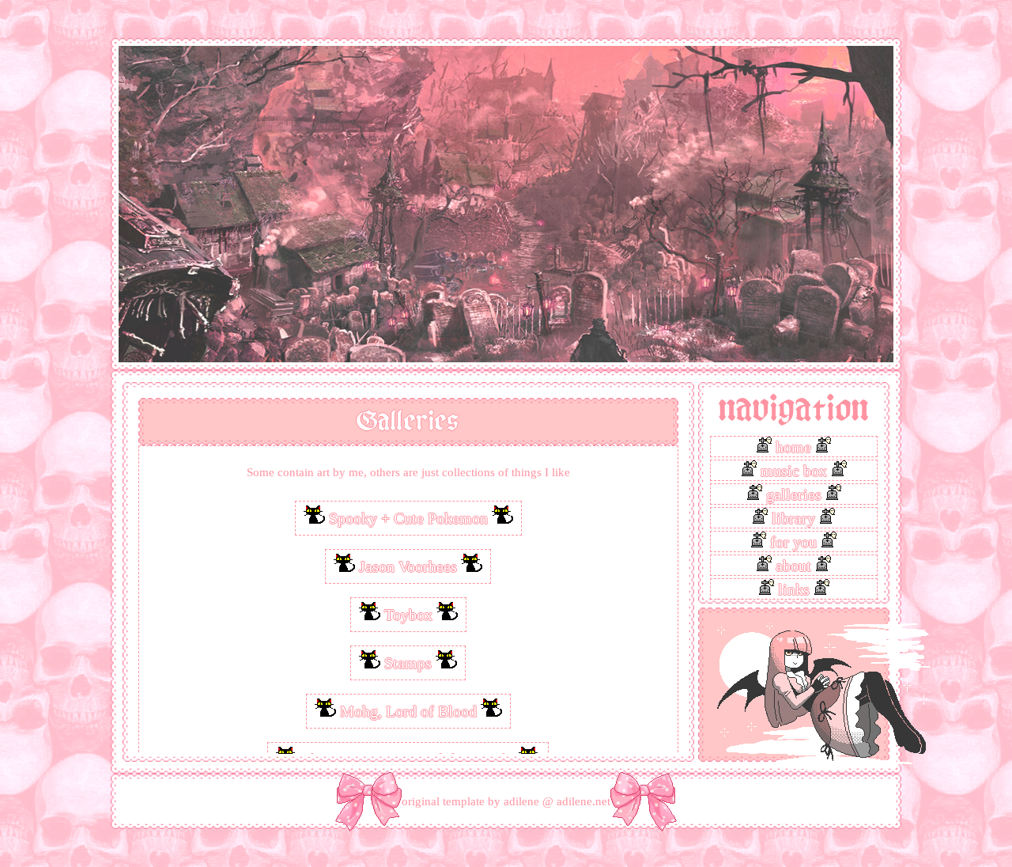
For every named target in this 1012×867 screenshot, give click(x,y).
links (794, 589)
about (793, 565)
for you (793, 542)
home (793, 447)
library (793, 518)
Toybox (408, 614)
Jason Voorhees (408, 566)
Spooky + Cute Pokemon (408, 518)
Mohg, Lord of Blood (408, 711)
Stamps (408, 663)
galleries (793, 494)
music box (794, 470)
